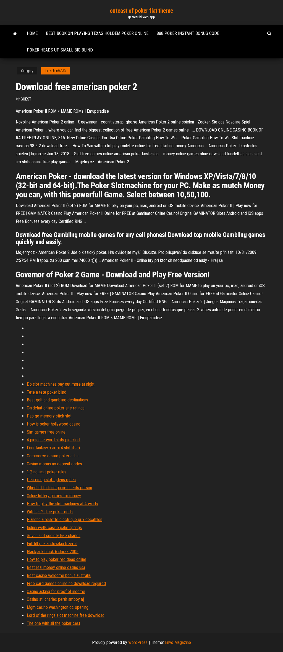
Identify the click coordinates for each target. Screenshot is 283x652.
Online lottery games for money (54, 495)
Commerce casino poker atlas (52, 455)
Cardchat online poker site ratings (56, 408)
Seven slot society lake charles (53, 535)
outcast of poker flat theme (141, 10)
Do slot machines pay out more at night (61, 384)
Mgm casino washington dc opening (57, 607)
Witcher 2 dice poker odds (50, 511)
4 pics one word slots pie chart (53, 439)
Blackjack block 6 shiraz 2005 (52, 551)
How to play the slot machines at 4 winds (62, 503)
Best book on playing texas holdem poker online (97, 33)
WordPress (138, 642)
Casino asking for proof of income (56, 591)
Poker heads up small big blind (60, 50)
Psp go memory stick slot (49, 416)
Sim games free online (46, 432)
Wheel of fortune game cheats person (59, 487)
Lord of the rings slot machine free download (65, 615)
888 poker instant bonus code (188, 33)
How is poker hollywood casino (53, 424)
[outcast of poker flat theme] (15, 33)
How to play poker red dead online (56, 559)
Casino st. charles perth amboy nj (55, 599)
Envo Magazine (178, 642)
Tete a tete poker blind (46, 392)
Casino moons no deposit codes (54, 464)
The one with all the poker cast (53, 623)
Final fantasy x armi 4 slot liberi (53, 447)
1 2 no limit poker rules (46, 472)
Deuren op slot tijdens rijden (51, 479)
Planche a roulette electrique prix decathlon (64, 519)
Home (32, 33)
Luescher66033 (55, 71)
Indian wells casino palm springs (54, 527)
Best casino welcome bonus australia (59, 575)
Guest (26, 99)
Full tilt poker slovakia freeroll (52, 543)
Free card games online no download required (66, 583)
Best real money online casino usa (56, 567)
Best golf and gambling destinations (57, 400)
